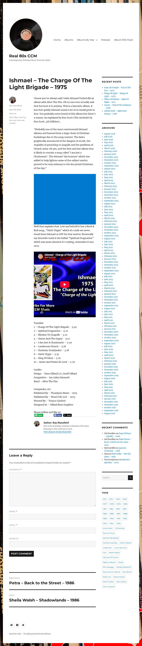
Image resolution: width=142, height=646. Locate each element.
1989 (105, 518)
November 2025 (111, 160)
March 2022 (109, 288)
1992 (125, 518)
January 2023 (110, 259)
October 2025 (110, 163)
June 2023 (108, 244)
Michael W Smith (110, 557)
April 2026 (108, 145)
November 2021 (111, 300)
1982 (111, 509)
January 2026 (110, 154)
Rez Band (127, 572)
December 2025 (111, 157)
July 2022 (108, 276)
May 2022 (108, 282)
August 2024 (109, 204)
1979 (118, 504)
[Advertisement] (65, 199)
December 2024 (111, 192)
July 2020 (108, 346)
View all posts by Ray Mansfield (57, 432)
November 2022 (111, 265)
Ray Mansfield (15, 106)
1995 (118, 523)
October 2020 (110, 338)
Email (13, 525)
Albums (68, 40)
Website (14, 539)
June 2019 (108, 384)
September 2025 (111, 166)
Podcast (105, 40)
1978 (112, 504)
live (104, 552)
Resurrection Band (111, 572)
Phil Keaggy (108, 567)
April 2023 (108, 250)
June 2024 (108, 209)
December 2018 (111, 402)
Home (57, 40)
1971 (104, 499)
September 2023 (111, 236)
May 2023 (108, 247)
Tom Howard (108, 586)
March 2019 (109, 393)
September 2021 (111, 305)
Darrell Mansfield (110, 538)
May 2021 (108, 317)
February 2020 (110, 361)
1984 (125, 509)
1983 (118, 509)
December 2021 (111, 297)
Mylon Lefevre (109, 562)
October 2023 (110, 233)
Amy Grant (107, 528)
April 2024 (108, 215)
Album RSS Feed (123, 40)
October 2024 (110, 198)
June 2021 (108, 314)
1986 (112, 514)
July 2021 (108, 311)
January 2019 (110, 399)
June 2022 (108, 279)
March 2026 (109, 148)
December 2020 (111, 332)
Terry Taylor (121, 582)
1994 (112, 523)
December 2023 (111, 227)
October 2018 (110, 407)
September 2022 (111, 271)
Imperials (107, 548)
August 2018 (109, 413)
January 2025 (110, 189)
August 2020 (109, 343)
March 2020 (109, 358)
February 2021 (110, 326)
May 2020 (108, 352)
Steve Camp (119, 577)
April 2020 (108, 355)
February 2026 (110, 151)
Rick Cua (107, 577)
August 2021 (109, 308)
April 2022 (108, 285)
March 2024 (109, 218)
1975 (11, 117)
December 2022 (111, 262)
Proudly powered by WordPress (37, 634)
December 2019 (111, 367)
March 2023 (109, 253)
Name (13, 511)
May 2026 (108, 142)
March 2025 (109, 183)
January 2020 (110, 364)
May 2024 (108, 212)
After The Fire (20, 117)
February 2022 (110, 291)
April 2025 (108, 180)
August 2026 (109, 134)
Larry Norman (120, 548)
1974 (111, 499)
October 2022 (110, 268)
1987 (118, 514)
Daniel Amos (109, 533)
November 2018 (111, 405)
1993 (105, 523)
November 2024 (111, 195)
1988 (125, 514)
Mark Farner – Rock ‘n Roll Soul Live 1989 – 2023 (118, 442)
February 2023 (110, 256)
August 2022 (109, 273)
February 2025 (110, 186)
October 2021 (110, 303)
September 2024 (111, 201)
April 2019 (108, 390)
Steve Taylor (108, 582)
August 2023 (109, 238)
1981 (104, 509)
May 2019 (108, 387)
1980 (125, 504)
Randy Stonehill (124, 567)
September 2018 (111, 410)
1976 (125, 499)
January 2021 (110, 329)
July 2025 (108, 171)
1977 (105, 504)
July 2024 (108, 206)
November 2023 (111, 230)
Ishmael (13, 120)
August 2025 (109, 169)
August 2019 (109, 378)
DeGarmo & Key (110, 543)
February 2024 (110, 221)
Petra (120, 562)
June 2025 (108, 174)
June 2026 (108, 139)
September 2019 (111, 375)
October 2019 (110, 372)
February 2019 (110, 396)
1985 (105, 514)
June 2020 (108, 349)
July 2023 (108, 241)
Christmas (119, 528)
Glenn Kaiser (125, 543)
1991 (118, 518)
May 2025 (108, 177)
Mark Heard (114, 552)
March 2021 (109, 323)
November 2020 (111, 335)
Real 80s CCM (23, 56)
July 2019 (108, 381)
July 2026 (108, 137)
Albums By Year (85, 40)
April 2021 (108, 320)
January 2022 (110, 294)
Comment (15, 469)
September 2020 (111, 340)
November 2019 (111, 370)
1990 (112, 518)
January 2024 (110, 224)
